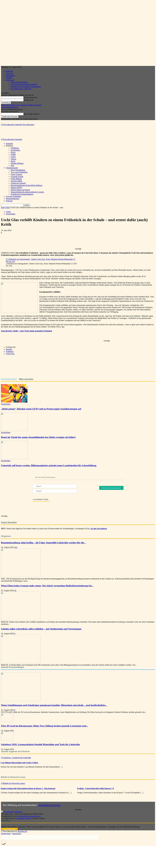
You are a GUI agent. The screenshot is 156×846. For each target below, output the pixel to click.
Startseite (9, 71)
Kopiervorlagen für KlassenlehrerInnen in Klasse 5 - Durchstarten (28, 788)
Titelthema (15, 148)
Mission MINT (16, 188)
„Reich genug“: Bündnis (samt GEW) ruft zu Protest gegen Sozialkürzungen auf (41, 409)
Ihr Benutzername (30, 97)
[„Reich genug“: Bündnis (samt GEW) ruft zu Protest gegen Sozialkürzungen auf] (14, 402)
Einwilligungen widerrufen (21, 89)
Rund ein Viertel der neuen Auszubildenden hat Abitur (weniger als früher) (38, 437)
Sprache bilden (16, 181)
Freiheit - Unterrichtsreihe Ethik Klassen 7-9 (95, 788)
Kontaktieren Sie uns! (49, 805)
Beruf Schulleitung (18, 170)
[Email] (58, 240)
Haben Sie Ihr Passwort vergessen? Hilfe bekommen (21, 105)
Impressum (10, 80)
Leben (13, 157)
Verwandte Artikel (9, 379)
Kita (12, 166)
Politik (13, 154)
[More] (76, 240)
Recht (13, 161)
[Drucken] (67, 240)
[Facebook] (23, 240)
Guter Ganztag (16, 174)
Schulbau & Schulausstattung (22, 194)
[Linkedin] (49, 240)
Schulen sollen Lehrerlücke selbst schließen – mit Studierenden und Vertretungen (41, 629)
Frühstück (10, 351)
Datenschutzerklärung (19, 82)
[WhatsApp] (41, 240)
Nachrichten (15, 150)
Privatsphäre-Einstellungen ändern (24, 84)
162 (15, 547)
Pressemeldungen (12, 199)
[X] (32, 240)
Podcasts (9, 201)
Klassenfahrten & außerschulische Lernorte (27, 192)
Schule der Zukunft (18, 183)
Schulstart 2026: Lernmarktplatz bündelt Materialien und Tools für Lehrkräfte (40, 744)
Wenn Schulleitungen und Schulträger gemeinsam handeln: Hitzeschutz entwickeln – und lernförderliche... (54, 705)
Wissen (13, 159)
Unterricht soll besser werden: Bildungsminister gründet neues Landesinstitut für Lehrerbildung (48, 465)
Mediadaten (10, 75)
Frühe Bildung (16, 179)
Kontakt (9, 78)
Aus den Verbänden (13, 196)
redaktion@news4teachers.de (29, 816)
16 (15, 590)
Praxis (13, 152)
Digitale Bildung (17, 163)
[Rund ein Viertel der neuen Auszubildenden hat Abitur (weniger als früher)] (14, 430)
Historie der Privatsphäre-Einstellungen (26, 86)
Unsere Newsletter (9, 522)
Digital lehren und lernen (20, 190)
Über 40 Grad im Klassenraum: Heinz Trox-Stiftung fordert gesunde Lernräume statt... (44, 726)
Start (3, 207)
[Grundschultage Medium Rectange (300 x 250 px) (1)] (19, 312)
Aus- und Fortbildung (19, 172)
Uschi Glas (10, 354)
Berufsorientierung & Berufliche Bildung (26, 185)
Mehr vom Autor (26, 379)
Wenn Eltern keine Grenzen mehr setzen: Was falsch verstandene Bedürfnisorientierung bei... (47, 585)
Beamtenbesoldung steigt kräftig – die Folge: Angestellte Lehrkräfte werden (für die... (43, 542)
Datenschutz (5, 834)
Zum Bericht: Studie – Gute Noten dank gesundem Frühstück (26, 331)
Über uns (9, 73)
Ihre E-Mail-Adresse (31, 114)
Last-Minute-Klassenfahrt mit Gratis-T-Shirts (19, 763)
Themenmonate (12, 168)
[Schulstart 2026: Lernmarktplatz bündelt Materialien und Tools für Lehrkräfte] (7, 740)
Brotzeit (9, 349)
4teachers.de (22, 831)
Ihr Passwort (28, 100)
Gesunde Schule (17, 177)
